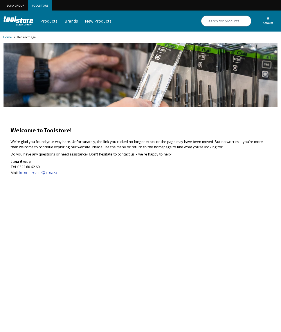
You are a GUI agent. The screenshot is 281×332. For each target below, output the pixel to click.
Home (7, 37)
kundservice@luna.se (38, 172)
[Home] (18, 20)
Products (49, 21)
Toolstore (39, 5)
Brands (71, 21)
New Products (98, 21)
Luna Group (15, 5)
